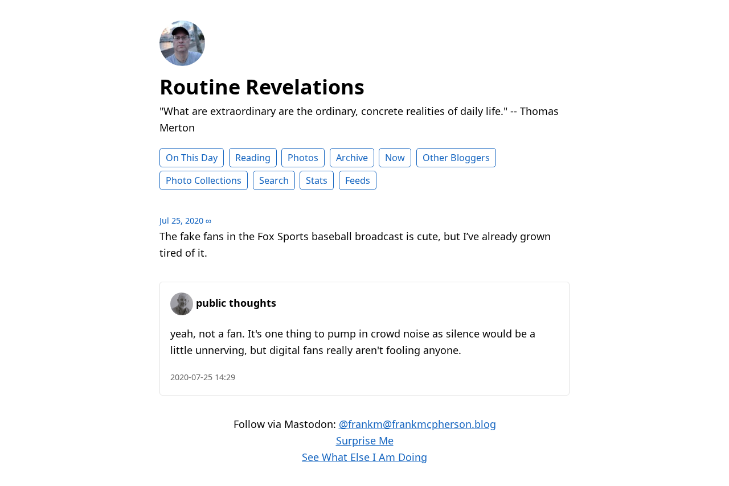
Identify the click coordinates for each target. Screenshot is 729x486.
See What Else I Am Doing (364, 457)
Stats (316, 180)
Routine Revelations (261, 87)
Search (274, 180)
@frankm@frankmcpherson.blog (417, 424)
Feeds (357, 180)
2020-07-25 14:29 (202, 377)
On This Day (192, 157)
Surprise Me (365, 440)
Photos (303, 157)
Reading (253, 157)
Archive (352, 157)
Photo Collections (203, 180)
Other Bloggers (456, 157)
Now (395, 157)
